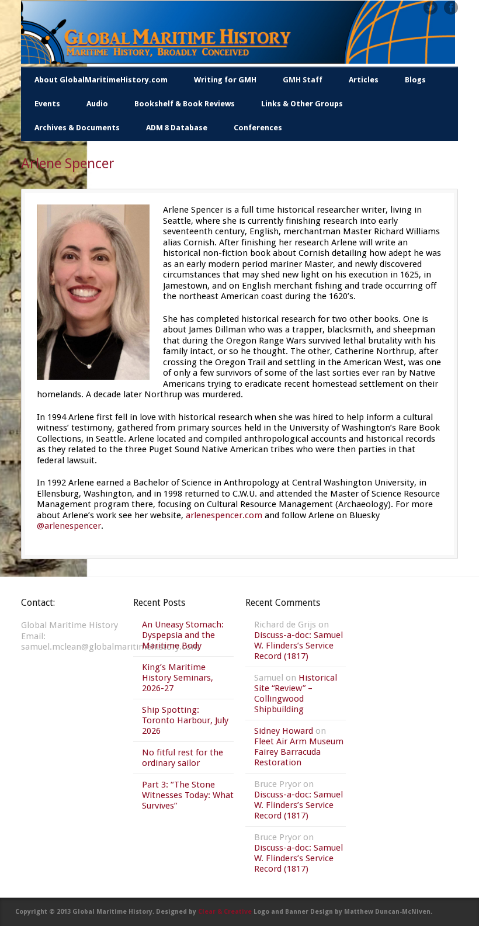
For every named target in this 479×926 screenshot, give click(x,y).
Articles (364, 79)
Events (47, 103)
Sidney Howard (283, 731)
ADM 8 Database (176, 127)
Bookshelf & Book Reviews (184, 103)
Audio (97, 103)
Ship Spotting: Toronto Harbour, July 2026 (185, 720)
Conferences (258, 127)
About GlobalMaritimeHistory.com (101, 79)
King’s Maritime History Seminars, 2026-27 (177, 677)
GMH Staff (302, 79)
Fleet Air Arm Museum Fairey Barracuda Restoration (298, 752)
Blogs (415, 79)
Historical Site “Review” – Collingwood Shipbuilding (295, 693)
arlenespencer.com (224, 515)
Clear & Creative (225, 911)
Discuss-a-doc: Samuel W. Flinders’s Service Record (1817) (298, 645)
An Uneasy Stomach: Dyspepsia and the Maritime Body (183, 635)
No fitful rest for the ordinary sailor (182, 757)
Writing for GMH (225, 79)
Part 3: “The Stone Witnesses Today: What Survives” (188, 795)
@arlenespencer (69, 526)
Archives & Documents (77, 127)
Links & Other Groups (302, 103)
